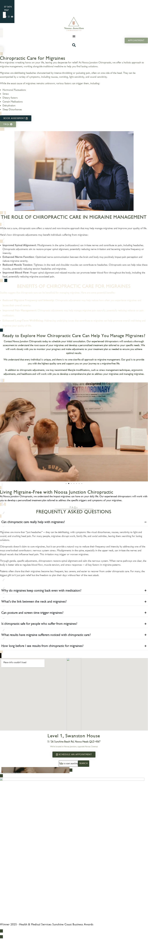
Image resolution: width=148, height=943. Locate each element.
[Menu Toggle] (73, 36)
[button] (66, 483)
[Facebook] (140, 934)
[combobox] (68, 763)
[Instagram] (9, 17)
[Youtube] (12, 17)
